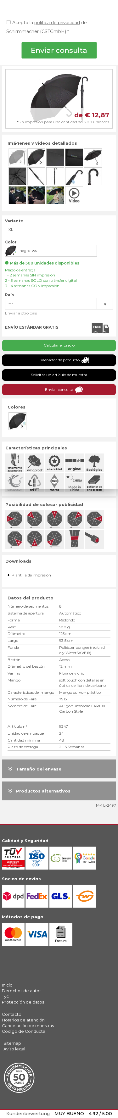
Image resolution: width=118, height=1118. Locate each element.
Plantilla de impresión (31, 575)
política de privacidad (57, 22)
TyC (5, 996)
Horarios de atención (23, 1019)
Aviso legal (14, 1048)
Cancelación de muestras (28, 1025)
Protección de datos (23, 1001)
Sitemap (12, 1043)
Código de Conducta (23, 1031)
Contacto (11, 1014)
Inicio (7, 984)
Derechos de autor (21, 990)
